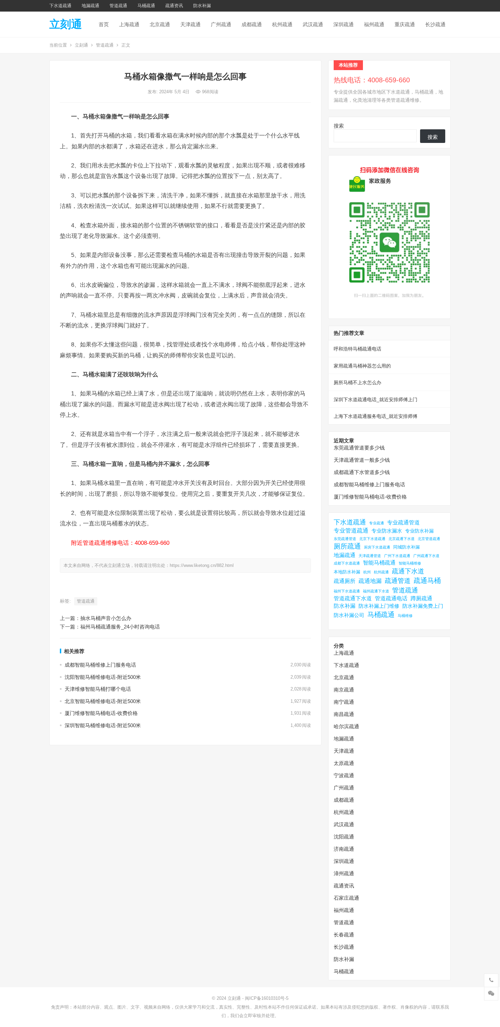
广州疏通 (221, 24)
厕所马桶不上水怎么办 (357, 382)
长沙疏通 (435, 24)
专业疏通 (376, 523)
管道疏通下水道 (353, 598)
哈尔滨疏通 (346, 726)
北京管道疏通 (429, 539)
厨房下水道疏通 (377, 547)
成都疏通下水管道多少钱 (362, 472)
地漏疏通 (90, 5)
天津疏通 (190, 24)
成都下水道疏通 (347, 563)
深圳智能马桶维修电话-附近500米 (103, 725)
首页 (104, 24)
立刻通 (65, 24)
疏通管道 (398, 580)
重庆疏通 (405, 24)
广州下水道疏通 (397, 556)
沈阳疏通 (344, 836)
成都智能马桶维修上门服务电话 (100, 665)
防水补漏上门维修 (379, 606)
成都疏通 (251, 24)
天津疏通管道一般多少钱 (362, 460)
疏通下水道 (408, 571)
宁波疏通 (344, 775)
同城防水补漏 (406, 547)
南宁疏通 (344, 702)
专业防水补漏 (419, 531)
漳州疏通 (344, 873)
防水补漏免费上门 (422, 606)
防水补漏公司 (349, 615)
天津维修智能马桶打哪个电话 (98, 689)
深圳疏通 (343, 24)
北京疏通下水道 (401, 539)
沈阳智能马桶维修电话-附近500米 (103, 677)
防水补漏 (202, 5)
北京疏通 (160, 24)
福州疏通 (374, 24)
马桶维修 (405, 616)
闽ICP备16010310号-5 (266, 998)
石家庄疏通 (346, 898)
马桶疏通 (146, 5)
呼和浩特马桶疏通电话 (357, 349)
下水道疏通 (60, 5)
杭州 (367, 572)
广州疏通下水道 (426, 556)
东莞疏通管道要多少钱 (359, 448)
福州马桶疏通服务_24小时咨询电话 (120, 627)
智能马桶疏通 (379, 563)
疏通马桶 (427, 580)
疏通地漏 (370, 581)
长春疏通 (344, 935)
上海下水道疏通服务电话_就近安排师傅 (375, 416)
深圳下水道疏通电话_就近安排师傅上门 (375, 399)
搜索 (339, 126)
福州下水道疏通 (347, 591)
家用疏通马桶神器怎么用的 (362, 366)
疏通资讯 (174, 5)
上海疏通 (129, 24)
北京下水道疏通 (372, 539)
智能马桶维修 (410, 563)
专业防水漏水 (386, 531)
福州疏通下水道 (376, 591)
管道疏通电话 (391, 598)
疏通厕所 (344, 581)
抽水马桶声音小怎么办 (105, 618)
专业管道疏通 (351, 530)
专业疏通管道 (403, 522)
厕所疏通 (347, 546)
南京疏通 (344, 689)
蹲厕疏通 (421, 598)
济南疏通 (344, 849)
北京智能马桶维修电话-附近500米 (103, 701)
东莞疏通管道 (345, 539)
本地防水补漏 (347, 571)
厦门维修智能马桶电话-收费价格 (101, 713)
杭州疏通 (282, 24)
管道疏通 (118, 5)
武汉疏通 (313, 24)
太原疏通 (344, 763)
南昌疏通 (344, 714)
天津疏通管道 (370, 556)
